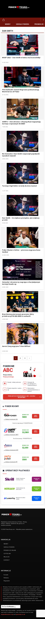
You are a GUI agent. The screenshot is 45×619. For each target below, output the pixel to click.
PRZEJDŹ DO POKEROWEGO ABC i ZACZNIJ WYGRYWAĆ (24, 396)
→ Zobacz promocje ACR (11, 450)
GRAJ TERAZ (35, 416)
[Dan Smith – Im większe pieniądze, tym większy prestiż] (22, 205)
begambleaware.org (7, 614)
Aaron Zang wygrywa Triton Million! (16, 346)
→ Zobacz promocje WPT (11, 434)
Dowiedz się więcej (36, 479)
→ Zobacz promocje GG (11, 419)
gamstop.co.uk (20, 614)
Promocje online (10, 550)
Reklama (6, 577)
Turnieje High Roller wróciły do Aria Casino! (19, 186)
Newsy (8, 24)
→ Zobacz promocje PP (10, 462)
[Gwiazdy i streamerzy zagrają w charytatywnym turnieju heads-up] (22, 269)
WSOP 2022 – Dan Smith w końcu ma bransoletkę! (21, 58)
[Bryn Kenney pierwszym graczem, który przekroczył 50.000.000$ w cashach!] (22, 301)
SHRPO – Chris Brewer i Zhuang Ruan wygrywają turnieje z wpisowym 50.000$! (21, 123)
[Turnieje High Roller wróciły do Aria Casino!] (22, 173)
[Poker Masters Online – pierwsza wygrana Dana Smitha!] (22, 237)
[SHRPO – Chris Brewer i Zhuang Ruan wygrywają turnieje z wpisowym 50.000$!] (22, 109)
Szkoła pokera (22, 24)
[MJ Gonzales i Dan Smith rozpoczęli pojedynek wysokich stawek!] (22, 141)
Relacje (7, 556)
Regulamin (7, 580)
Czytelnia (7, 553)
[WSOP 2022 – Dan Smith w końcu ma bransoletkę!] (22, 45)
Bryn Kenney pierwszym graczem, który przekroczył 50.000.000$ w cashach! (18, 315)
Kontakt (7, 560)
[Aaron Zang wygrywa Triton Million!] (22, 333)
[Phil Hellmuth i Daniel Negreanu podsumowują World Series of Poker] (22, 77)
